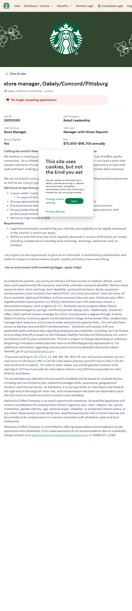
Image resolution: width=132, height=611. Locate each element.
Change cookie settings (55, 200)
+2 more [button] (48, 91)
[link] (6, 6)
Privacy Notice (55, 211)
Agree (74, 200)
